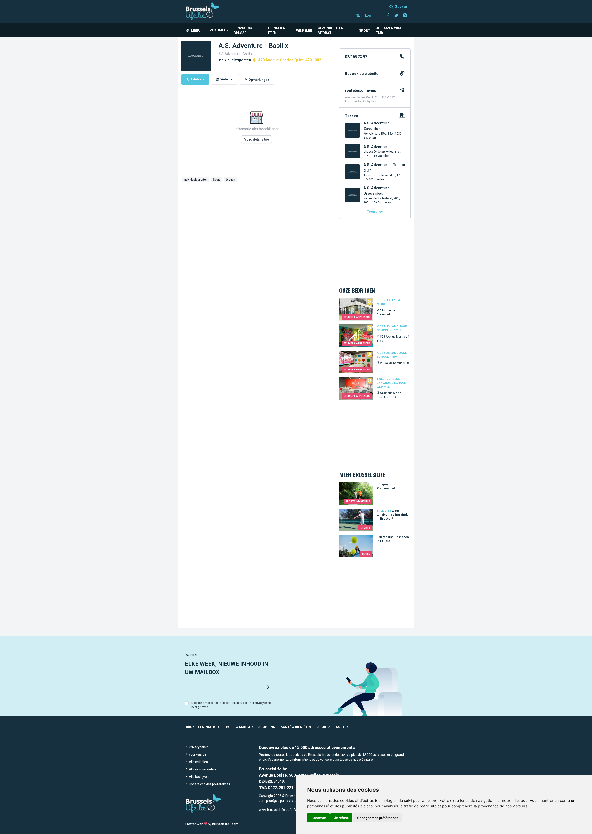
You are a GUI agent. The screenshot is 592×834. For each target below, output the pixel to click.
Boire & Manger (239, 727)
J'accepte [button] (318, 818)
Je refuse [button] (341, 818)
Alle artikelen (198, 762)
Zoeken (401, 7)
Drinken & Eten (276, 30)
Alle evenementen (202, 769)
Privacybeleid (198, 747)
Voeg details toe (256, 139)
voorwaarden (198, 754)
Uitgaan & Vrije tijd (389, 30)
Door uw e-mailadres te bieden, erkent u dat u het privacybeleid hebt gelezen (231, 705)
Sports (323, 727)
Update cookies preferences (209, 784)
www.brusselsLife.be (274, 810)
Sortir (342, 727)
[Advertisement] (256, 218)
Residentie (219, 30)
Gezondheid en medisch (330, 30)
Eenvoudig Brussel (243, 30)
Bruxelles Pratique (203, 727)
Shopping (266, 727)
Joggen (230, 179)
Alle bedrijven (198, 777)
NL (358, 15)
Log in (369, 15)
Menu (195, 30)
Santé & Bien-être (296, 727)
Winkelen (304, 30)
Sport (364, 30)
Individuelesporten (195, 179)
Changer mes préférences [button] (377, 818)
